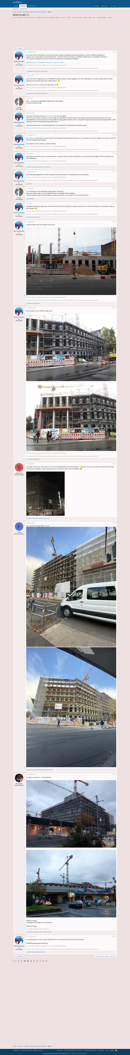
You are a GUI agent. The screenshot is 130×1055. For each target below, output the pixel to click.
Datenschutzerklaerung (27, 1050)
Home (16, 6)
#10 (115, 221)
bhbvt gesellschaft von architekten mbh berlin (49, 17)
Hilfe (107, 1050)
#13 (115, 523)
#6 (115, 153)
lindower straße (87, 17)
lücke (94, 17)
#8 (115, 188)
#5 (115, 135)
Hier (27, 191)
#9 (115, 203)
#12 (115, 463)
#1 (115, 52)
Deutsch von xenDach (79, 1053)
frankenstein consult (77, 17)
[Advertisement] (65, 33)
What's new (31, 6)
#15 (115, 936)
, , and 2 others (39, 518)
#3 (115, 98)
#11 (115, 308)
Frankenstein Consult (35, 62)
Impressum (16, 1050)
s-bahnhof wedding (101, 17)
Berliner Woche (49, 116)
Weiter (20, 48)
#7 (115, 171)
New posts (15, 9)
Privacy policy (100, 1050)
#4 (115, 113)
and (34, 217)
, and (38, 93)
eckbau (68, 17)
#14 (115, 774)
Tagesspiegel (33, 138)
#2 (115, 76)
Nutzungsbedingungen (89, 1050)
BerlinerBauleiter (18, 17)
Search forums (23, 9)
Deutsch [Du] (38, 1050)
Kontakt (80, 1050)
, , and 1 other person (38, 71)
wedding (110, 17)
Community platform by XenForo (57, 1053)
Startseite (111, 1050)
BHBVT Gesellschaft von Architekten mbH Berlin (53, 62)
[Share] (113, 52)
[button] (36, 6)
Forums (23, 6)
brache (63, 17)
